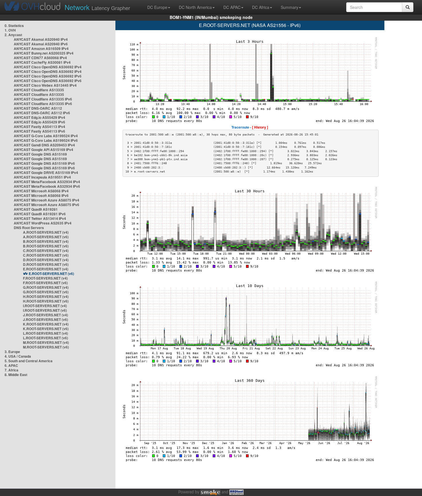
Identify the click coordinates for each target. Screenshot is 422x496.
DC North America (195, 7)
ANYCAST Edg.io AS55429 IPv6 (39, 122)
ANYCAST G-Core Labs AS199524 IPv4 (46, 135)
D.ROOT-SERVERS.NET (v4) (46, 259)
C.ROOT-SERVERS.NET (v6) (46, 255)
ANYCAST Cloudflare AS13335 (39, 89)
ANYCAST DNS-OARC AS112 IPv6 (42, 112)
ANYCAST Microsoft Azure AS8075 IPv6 (46, 204)
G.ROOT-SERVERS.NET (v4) (46, 287)
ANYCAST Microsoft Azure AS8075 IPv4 (46, 200)
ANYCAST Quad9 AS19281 (36, 209)
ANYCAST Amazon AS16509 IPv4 (41, 48)
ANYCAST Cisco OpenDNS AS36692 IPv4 (48, 66)
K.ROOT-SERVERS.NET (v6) (46, 328)
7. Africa (11, 370)
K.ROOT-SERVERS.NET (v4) (46, 324)
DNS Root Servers (29, 227)
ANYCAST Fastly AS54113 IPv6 (39, 131)
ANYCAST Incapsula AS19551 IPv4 (42, 177)
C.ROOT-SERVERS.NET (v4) (46, 250)
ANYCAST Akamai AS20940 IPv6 (41, 43)
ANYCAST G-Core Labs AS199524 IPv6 (46, 140)
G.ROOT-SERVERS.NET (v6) (46, 291)
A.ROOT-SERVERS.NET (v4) (46, 232)
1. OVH (10, 30)
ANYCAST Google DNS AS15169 (40, 154)
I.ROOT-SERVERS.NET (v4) (45, 305)
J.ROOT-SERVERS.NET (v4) (45, 314)
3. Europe (12, 351)
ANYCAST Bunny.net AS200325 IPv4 (43, 53)
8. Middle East (16, 374)
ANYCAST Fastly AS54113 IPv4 (39, 126)
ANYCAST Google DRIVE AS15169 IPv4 (46, 172)
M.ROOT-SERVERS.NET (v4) (46, 342)
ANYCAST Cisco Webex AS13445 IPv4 (45, 85)
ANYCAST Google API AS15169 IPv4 (43, 149)
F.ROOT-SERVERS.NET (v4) (45, 278)
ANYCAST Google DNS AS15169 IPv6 (44, 163)
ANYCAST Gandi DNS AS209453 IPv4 (44, 145)
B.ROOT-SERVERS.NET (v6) (46, 246)
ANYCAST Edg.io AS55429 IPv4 (39, 117)
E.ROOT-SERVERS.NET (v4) (45, 269)
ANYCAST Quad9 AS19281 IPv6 (40, 213)
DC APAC (232, 7)
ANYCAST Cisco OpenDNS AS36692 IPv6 (48, 76)
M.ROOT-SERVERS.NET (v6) (46, 347)
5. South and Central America (29, 360)
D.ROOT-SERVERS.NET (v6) (46, 264)
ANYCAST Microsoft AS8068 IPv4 (41, 190)
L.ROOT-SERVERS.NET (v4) (45, 333)
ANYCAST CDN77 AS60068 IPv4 (40, 57)
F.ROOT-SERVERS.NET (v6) (45, 282)
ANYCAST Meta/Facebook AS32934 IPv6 (47, 186)
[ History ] (260, 127)
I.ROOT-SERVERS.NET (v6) (45, 310)
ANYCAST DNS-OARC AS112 (38, 108)
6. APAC (11, 365)
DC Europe (157, 7)
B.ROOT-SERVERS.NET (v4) (46, 241)
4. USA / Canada (18, 356)
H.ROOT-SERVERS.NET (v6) (46, 301)
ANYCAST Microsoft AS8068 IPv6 (41, 195)
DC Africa (260, 7)
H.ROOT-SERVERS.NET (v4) (46, 296)
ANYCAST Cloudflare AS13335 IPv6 (43, 99)
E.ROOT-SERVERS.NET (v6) (51, 273)
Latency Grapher (97, 7)
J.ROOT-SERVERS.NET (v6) (45, 319)
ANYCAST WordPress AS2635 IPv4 (42, 223)
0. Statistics (14, 25)
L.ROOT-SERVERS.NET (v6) (45, 337)
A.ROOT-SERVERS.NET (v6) (46, 236)
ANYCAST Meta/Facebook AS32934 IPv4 (47, 181)
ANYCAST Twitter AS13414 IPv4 (40, 218)
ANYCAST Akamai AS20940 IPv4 (41, 39)
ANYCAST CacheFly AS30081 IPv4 (42, 62)
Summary (289, 7)
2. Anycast (13, 34)
